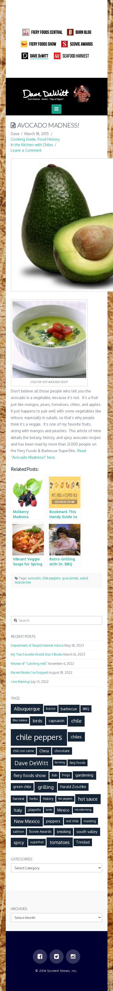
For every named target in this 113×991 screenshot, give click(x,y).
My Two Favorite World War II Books (37, 654)
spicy (19, 842)
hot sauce (87, 799)
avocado (34, 578)
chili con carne (23, 751)
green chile (22, 786)
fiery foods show (30, 775)
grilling (46, 787)
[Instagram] (67, 71)
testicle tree (23, 582)
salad (84, 578)
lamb (49, 809)
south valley (86, 831)
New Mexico (27, 821)
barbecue (69, 708)
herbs (33, 799)
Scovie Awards (40, 831)
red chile (72, 821)
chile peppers (51, 578)
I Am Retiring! (20, 682)
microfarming (83, 809)
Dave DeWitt (31, 763)
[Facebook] (46, 71)
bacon (50, 709)
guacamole (70, 578)
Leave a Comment (26, 150)
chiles (76, 736)
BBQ (86, 709)
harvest (18, 798)
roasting (90, 821)
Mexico (63, 810)
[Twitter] (56, 71)
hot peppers (65, 798)
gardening (84, 775)
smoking (64, 831)
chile (76, 721)
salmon (18, 832)
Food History (48, 139)
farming (60, 762)
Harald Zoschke (73, 786)
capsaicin (56, 720)
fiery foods (77, 763)
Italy (18, 810)
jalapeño (34, 810)
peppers (53, 821)
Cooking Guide (23, 139)
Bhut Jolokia (20, 720)
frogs (66, 775)
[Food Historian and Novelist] (56, 92)
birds (37, 720)
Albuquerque (27, 709)
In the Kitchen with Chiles (32, 144)
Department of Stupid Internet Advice (37, 645)
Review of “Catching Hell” (29, 664)
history (48, 798)
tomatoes (60, 842)
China (44, 750)
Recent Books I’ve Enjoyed (29, 673)
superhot (37, 842)
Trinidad (83, 842)
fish (54, 775)
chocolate (62, 751)
